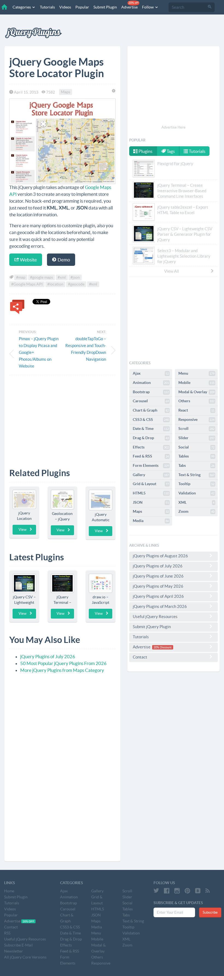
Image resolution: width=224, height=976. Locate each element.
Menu (196, 373)
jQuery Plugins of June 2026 (158, 576)
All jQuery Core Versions (25, 957)
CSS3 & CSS (151, 419)
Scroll (196, 428)
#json (75, 277)
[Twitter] (156, 890)
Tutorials (47, 7)
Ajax (151, 373)
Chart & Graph (151, 410)
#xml (62, 277)
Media (151, 520)
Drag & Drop (151, 438)
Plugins (145, 151)
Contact (140, 657)
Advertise (129, 5)
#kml (93, 284)
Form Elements (151, 465)
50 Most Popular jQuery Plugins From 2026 (63, 663)
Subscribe (210, 912)
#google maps (41, 277)
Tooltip (196, 484)
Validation (196, 493)
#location (55, 284)
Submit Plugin (105, 7)
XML (196, 502)
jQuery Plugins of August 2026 (160, 555)
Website (28, 259)
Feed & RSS (151, 456)
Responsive (196, 419)
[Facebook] (166, 890)
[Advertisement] (62, 417)
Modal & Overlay (196, 392)
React (196, 410)
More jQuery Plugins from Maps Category (62, 670)
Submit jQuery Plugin (152, 626)
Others (196, 401)
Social (196, 447)
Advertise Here (173, 127)
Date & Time (151, 428)
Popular (82, 7)
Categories (22, 7)
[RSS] (207, 890)
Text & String (196, 475)
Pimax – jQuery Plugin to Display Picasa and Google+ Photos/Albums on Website (38, 352)
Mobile (196, 382)
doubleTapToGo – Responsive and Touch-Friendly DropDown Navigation (85, 349)
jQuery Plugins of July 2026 (47, 656)
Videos (65, 7)
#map (20, 277)
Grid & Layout (151, 484)
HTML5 (151, 493)
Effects (151, 447)
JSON (151, 502)
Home (9, 891)
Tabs (196, 465)
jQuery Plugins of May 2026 (158, 586)
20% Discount (163, 647)
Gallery (151, 475)
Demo (63, 259)
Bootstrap (151, 392)
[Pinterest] (187, 890)
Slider (196, 438)
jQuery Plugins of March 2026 (160, 606)
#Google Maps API (27, 284)
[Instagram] (177, 890)
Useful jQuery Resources (155, 616)
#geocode (76, 284)
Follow (148, 7)
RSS (7, 933)
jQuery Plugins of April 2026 (158, 596)
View (22, 530)
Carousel (151, 401)
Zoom (196, 511)
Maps (65, 92)
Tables (196, 456)
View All (171, 271)
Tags (170, 151)
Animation (151, 382)
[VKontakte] (198, 890)
